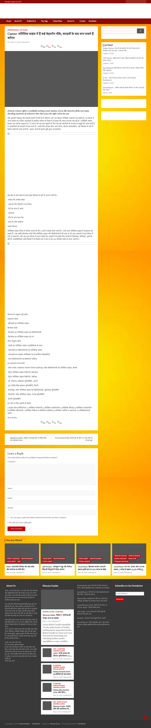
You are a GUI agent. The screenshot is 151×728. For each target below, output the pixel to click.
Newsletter (92, 21)
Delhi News (47, 558)
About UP (18, 21)
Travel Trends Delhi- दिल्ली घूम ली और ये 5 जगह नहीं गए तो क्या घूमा (73, 439)
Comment (12, 462)
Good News (11, 561)
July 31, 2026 (10, 572)
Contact (82, 21)
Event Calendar (13, 558)
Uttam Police (57, 21)
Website (10, 508)
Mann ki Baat (62, 702)
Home (8, 21)
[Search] (140, 30)
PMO (19, 561)
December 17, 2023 (14, 42)
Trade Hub (132, 558)
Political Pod (31, 21)
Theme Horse (55, 724)
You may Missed (14, 540)
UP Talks (23, 30)
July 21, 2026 (47, 621)
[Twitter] (54, 48)
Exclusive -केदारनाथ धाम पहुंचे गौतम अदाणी (91, 618)
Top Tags (44, 21)
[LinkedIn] (59, 48)
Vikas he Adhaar (120, 556)
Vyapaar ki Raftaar (121, 561)
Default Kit (36, 724)
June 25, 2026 (57, 659)
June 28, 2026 (82, 572)
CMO (55, 649)
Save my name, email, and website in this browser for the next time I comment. (38, 518)
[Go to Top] (145, 718)
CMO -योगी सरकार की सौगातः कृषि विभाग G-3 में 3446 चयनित (62, 655)
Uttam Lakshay (84, 561)
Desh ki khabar (27, 558)
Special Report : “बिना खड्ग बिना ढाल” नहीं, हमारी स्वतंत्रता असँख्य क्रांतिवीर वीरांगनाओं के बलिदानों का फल (93, 625)
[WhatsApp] (43, 48)
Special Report (58, 669)
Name (10, 488)
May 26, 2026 (57, 677)
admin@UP (26, 42)
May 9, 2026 (57, 712)
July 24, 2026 (46, 572)
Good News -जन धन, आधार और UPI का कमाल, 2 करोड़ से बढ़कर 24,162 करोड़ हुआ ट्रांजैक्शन (129, 569)
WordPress (82, 724)
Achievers (59, 612)
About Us (70, 21)
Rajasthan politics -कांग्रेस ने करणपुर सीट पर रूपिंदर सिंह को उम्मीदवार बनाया (28, 439)
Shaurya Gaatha (50, 586)
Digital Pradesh (120, 558)
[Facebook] (48, 48)
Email (10, 498)
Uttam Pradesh (24, 724)
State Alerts (47, 561)
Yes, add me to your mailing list (20, 523)
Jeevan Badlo (13, 30)
